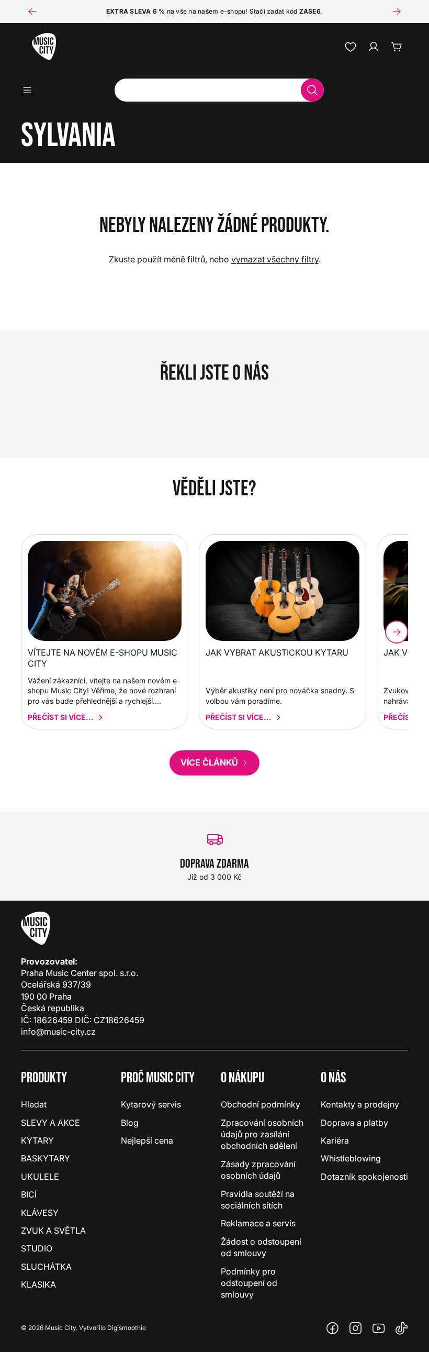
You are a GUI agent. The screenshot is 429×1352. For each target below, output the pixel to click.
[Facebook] (332, 1328)
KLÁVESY (40, 1212)
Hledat (34, 1104)
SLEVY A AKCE (50, 1122)
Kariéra (335, 1140)
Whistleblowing (351, 1158)
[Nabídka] (30, 90)
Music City (60, 1328)
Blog (130, 1122)
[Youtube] (378, 1328)
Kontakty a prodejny (360, 1104)
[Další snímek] (396, 11)
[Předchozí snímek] (32, 11)
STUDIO (36, 1248)
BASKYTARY (45, 1158)
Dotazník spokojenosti (364, 1176)
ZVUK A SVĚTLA (53, 1230)
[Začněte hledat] (312, 90)
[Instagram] (355, 1328)
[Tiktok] (402, 1328)
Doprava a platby (354, 1122)
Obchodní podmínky (260, 1104)
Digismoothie (126, 1328)
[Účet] (373, 46)
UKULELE (40, 1176)
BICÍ (29, 1194)
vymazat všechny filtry (275, 259)
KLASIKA (38, 1284)
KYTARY (37, 1140)
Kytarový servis (151, 1104)
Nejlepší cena (147, 1140)
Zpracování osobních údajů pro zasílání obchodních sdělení (262, 1134)
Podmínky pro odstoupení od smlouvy (249, 1283)
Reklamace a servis (258, 1223)
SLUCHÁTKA (46, 1266)
